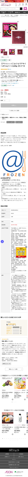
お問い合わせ (21, 456)
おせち (24, 12)
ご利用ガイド (7, 456)
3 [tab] (6, 438)
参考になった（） (7, 363)
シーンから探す (10, 12)
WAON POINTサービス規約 (14, 462)
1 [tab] (2, 438)
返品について (5, 114)
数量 (2, 100)
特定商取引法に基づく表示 (14, 464)
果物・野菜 (7, 15)
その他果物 (16, 15)
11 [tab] (21, 438)
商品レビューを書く (13, 369)
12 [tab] (23, 438)
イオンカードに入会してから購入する (9, 83)
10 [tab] (19, 438)
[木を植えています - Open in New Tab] (18, 472)
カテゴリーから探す (3, 12)
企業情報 (7, 453)
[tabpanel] (14, 32)
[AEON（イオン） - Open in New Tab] (8, 472)
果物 (11, 15)
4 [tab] (8, 438)
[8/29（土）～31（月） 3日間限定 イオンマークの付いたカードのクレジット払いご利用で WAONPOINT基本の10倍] (14, 1)
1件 (20, 327)
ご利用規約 (21, 453)
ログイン (14, 459)
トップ (2, 15)
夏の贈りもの (17, 12)
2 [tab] (4, 438)
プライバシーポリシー (14, 467)
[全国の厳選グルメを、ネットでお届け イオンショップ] (6, 4)
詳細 (16, 81)
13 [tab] (25, 438)
